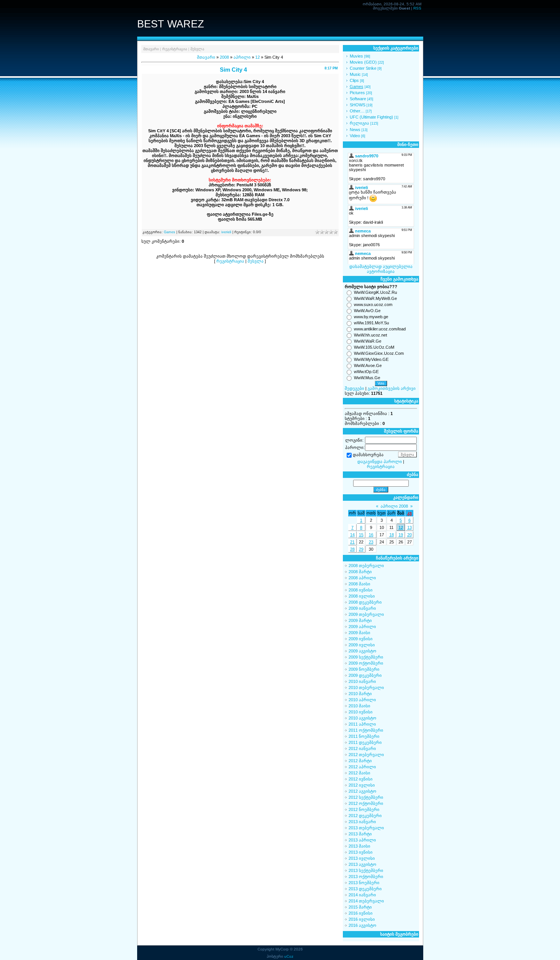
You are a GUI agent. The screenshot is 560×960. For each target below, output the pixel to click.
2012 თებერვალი (366, 754)
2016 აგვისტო (362, 925)
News (355, 129)
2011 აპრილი (362, 724)
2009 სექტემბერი (366, 657)
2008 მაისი (359, 584)
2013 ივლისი (362, 858)
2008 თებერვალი (366, 565)
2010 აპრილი (362, 699)
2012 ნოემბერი (364, 809)
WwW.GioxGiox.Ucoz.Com (379, 353)
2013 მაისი (359, 846)
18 (391, 534)
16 (371, 534)
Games (169, 232)
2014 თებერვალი (366, 901)
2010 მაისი (359, 706)
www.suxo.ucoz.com (373, 304)
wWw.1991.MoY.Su (371, 323)
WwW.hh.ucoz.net (370, 335)
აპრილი (242, 57)
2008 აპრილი (362, 577)
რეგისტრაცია (174, 49)
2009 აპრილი (362, 626)
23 (371, 542)
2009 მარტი (360, 620)
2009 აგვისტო (362, 651)
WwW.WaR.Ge (367, 341)
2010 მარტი (360, 693)
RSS (417, 8)
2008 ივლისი (362, 596)
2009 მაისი (359, 632)
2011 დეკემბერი (365, 742)
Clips (354, 80)
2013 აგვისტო (362, 864)
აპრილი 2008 (394, 506)
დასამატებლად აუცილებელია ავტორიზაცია (381, 269)
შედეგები (354, 388)
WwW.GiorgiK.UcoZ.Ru (375, 292)
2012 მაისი (359, 773)
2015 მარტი (360, 907)
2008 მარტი (360, 571)
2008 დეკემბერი (365, 602)
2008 (224, 57)
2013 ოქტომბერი (366, 876)
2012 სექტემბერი (366, 797)
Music (355, 74)
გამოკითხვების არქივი (392, 388)
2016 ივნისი (361, 913)
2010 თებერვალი (366, 687)
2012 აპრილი (362, 766)
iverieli (226, 232)
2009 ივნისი (361, 638)
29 (361, 549)
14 (352, 534)
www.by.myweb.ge (371, 316)
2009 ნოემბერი (364, 669)
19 (400, 534)
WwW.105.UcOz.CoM (374, 347)
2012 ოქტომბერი (366, 803)
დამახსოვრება (368, 455)
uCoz (288, 956)
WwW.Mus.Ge (367, 377)
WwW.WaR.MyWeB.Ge (375, 298)
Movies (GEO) (363, 62)
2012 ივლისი (362, 785)
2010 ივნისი (361, 712)
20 (409, 534)
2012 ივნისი (361, 779)
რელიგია (359, 123)
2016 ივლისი (362, 919)
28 (352, 549)
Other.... (357, 111)
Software (358, 98)
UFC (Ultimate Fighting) (371, 117)
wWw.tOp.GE (366, 371)
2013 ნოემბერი (364, 882)
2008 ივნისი (361, 590)
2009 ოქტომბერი (366, 663)
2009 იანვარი (362, 608)
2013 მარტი (360, 834)
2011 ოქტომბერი (366, 730)
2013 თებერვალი (366, 827)
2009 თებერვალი (366, 614)
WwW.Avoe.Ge (368, 365)
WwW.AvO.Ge (367, 310)
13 (409, 527)
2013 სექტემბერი (366, 870)
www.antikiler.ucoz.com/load (380, 329)
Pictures (357, 92)
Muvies (356, 56)
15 (361, 534)
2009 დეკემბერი (365, 675)
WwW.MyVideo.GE (371, 359)
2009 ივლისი (362, 645)
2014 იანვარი (362, 895)
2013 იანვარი (362, 821)
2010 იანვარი (362, 681)
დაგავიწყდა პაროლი (379, 461)
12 (257, 57)
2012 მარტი (360, 760)
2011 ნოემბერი (364, 736)
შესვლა (197, 49)
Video (355, 135)
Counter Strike (363, 68)
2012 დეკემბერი (365, 815)
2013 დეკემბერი (365, 888)
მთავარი (151, 49)
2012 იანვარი (362, 748)
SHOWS (357, 105)
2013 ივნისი (361, 852)
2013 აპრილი (362, 840)
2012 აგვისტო (362, 791)
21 (352, 542)
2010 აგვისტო (362, 718)
